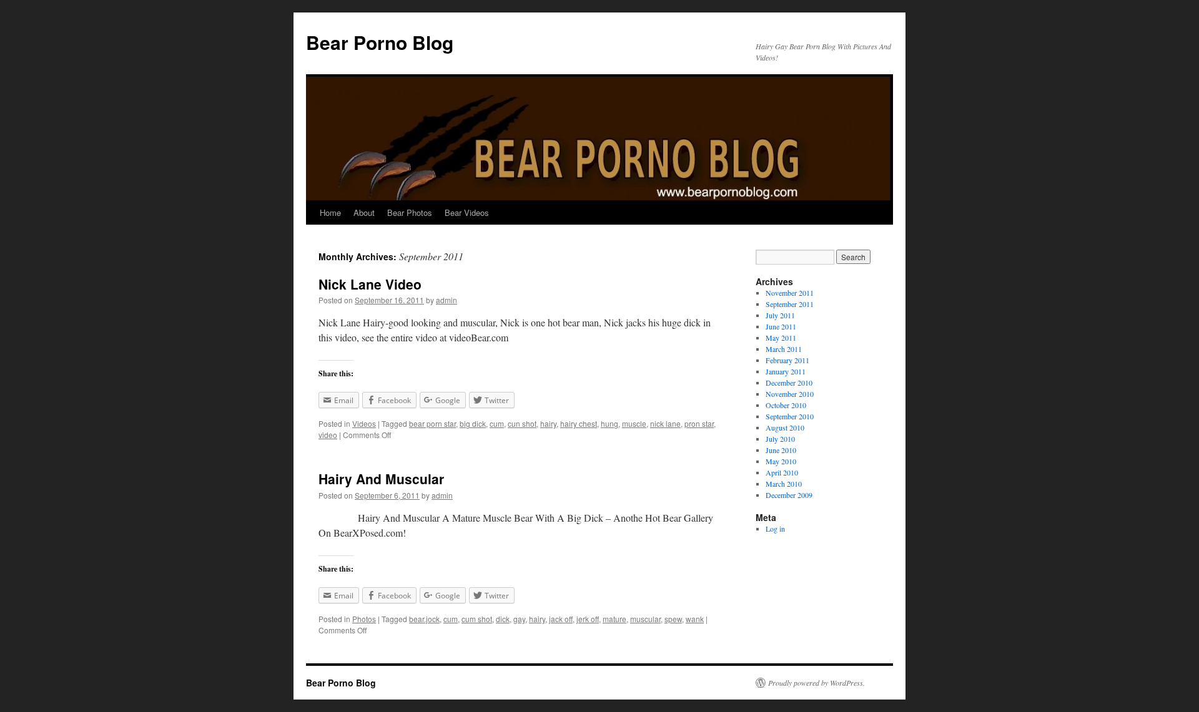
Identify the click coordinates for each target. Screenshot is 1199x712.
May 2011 (781, 338)
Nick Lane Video (370, 284)
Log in (775, 529)
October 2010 (786, 405)
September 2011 (790, 304)
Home (330, 212)
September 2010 (790, 416)
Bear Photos (409, 212)
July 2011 (780, 315)
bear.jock (424, 618)
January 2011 (786, 371)
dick (503, 618)
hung (609, 423)
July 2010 (780, 439)
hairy (548, 423)
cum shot (476, 618)
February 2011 (787, 360)
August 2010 (785, 427)
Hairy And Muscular (381, 478)
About (364, 212)
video (327, 434)
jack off (561, 618)
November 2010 (790, 394)
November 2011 (790, 293)
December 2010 (789, 383)
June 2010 (781, 450)
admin (446, 300)
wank (695, 618)
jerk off (587, 618)
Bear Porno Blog (379, 42)
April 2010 (782, 472)
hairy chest (578, 423)
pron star (699, 423)
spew (673, 618)
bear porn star (432, 423)
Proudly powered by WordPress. (816, 683)
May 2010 (781, 461)
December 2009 (789, 495)
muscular (645, 618)
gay (519, 618)
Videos (364, 423)
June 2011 (781, 326)
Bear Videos (467, 212)
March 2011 (784, 349)
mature (614, 618)
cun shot (522, 423)
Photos (364, 618)
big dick (473, 423)
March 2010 (784, 484)
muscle (634, 423)
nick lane (665, 423)
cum (497, 423)
